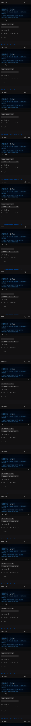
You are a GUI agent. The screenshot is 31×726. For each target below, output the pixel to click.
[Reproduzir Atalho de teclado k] (2, 724)
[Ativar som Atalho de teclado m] (6, 724)
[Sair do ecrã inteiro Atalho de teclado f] (28, 724)
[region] (15, 363)
